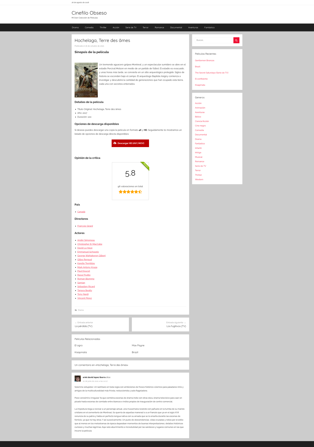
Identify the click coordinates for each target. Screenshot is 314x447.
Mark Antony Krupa (87, 267)
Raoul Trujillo (84, 275)
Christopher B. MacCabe (89, 244)
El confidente (201, 79)
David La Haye (84, 248)
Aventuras (193, 27)
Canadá (81, 211)
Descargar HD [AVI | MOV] (131, 143)
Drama (75, 27)
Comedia (89, 27)
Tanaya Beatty (84, 290)
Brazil (135, 352)
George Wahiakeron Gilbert (91, 255)
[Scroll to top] (309, 442)
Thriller (103, 27)
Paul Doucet (83, 271)
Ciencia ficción (202, 121)
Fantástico (209, 27)
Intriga (198, 152)
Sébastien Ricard (86, 286)
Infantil (198, 148)
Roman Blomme (85, 278)
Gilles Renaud (84, 259)
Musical (198, 157)
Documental (176, 27)
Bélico (198, 116)
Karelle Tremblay (86, 263)
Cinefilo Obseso (89, 13)
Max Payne (138, 345)
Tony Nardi (83, 294)
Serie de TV (130, 27)
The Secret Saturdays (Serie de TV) (211, 72)
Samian (81, 282)
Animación (200, 108)
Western (199, 179)
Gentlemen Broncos (204, 60)
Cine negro (200, 125)
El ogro (79, 345)
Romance (159, 27)
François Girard (85, 226)
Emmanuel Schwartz (88, 252)
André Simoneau (86, 240)
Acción (116, 27)
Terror (146, 27)
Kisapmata (81, 352)
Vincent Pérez (84, 298)
